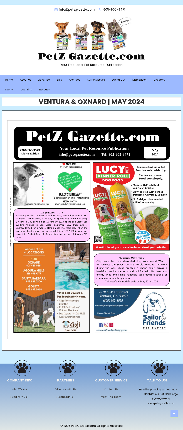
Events (9, 89)
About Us (25, 79)
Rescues (44, 89)
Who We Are (20, 389)
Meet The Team (112, 397)
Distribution (139, 79)
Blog (59, 79)
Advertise (44, 79)
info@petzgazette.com (161, 403)
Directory (159, 79)
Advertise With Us (66, 389)
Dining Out (118, 79)
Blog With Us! (21, 397)
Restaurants (66, 397)
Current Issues (96, 79)
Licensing (26, 89)
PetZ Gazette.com (91, 56)
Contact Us (112, 389)
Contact (74, 79)
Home (9, 79)
